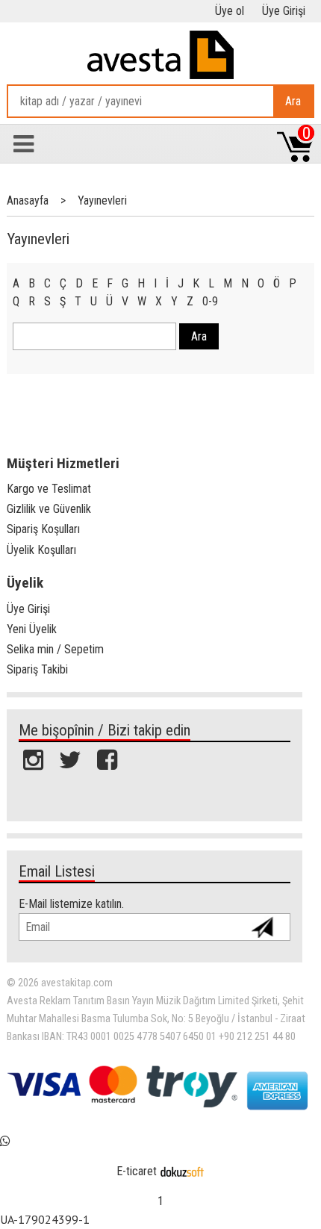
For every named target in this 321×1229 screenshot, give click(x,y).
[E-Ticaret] (182, 1171)
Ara (293, 101)
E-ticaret (136, 1171)
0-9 (210, 301)
